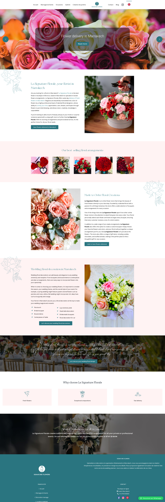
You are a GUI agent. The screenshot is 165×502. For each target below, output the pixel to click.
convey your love (42, 105)
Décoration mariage (41, 497)
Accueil (42, 489)
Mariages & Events (42, 493)
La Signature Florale (65, 93)
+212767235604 (124, 494)
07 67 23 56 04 (111, 436)
